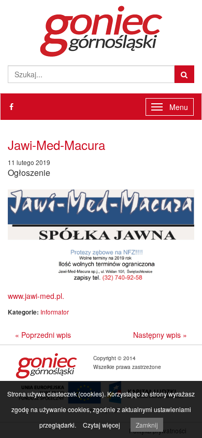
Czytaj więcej (101, 424)
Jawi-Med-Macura (56, 144)
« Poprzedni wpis (43, 335)
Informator (54, 311)
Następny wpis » (160, 335)
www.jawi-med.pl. (36, 296)
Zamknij (147, 424)
